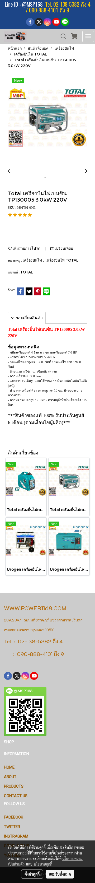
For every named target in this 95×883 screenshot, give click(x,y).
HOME (9, 767)
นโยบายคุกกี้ (43, 864)
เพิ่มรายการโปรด (26, 248)
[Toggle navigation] (88, 36)
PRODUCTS (13, 786)
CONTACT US (15, 795)
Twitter (12, 826)
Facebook (13, 817)
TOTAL (26, 272)
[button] (61, 36)
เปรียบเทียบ (63, 248)
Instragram (16, 836)
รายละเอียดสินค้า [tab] (27, 317)
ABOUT (10, 776)
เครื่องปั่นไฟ (33, 260)
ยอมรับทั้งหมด (60, 874)
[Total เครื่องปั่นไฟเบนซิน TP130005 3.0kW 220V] (47, 117)
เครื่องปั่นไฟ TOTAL (61, 260)
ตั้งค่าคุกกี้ (32, 874)
